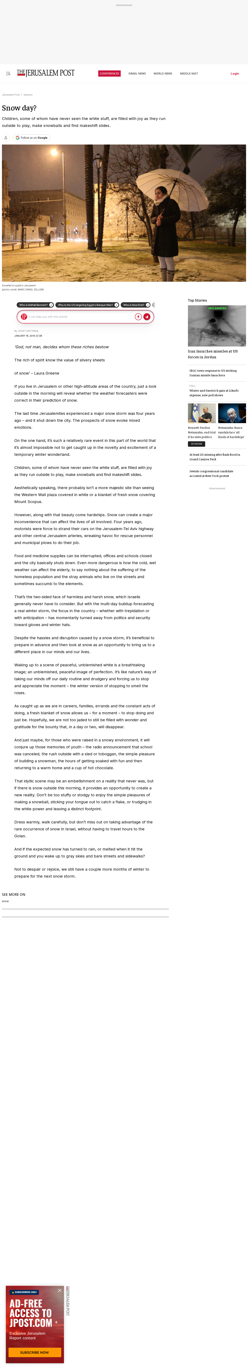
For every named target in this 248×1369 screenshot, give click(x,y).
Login (235, 73)
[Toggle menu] (8, 73)
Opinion (28, 94)
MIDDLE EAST (189, 73)
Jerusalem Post (11, 94)
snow (5, 901)
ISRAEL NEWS (137, 73)
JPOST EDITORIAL (28, 330)
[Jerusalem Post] (43, 73)
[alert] (35, 1324)
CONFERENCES (109, 73)
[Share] (6, 138)
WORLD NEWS (163, 73)
